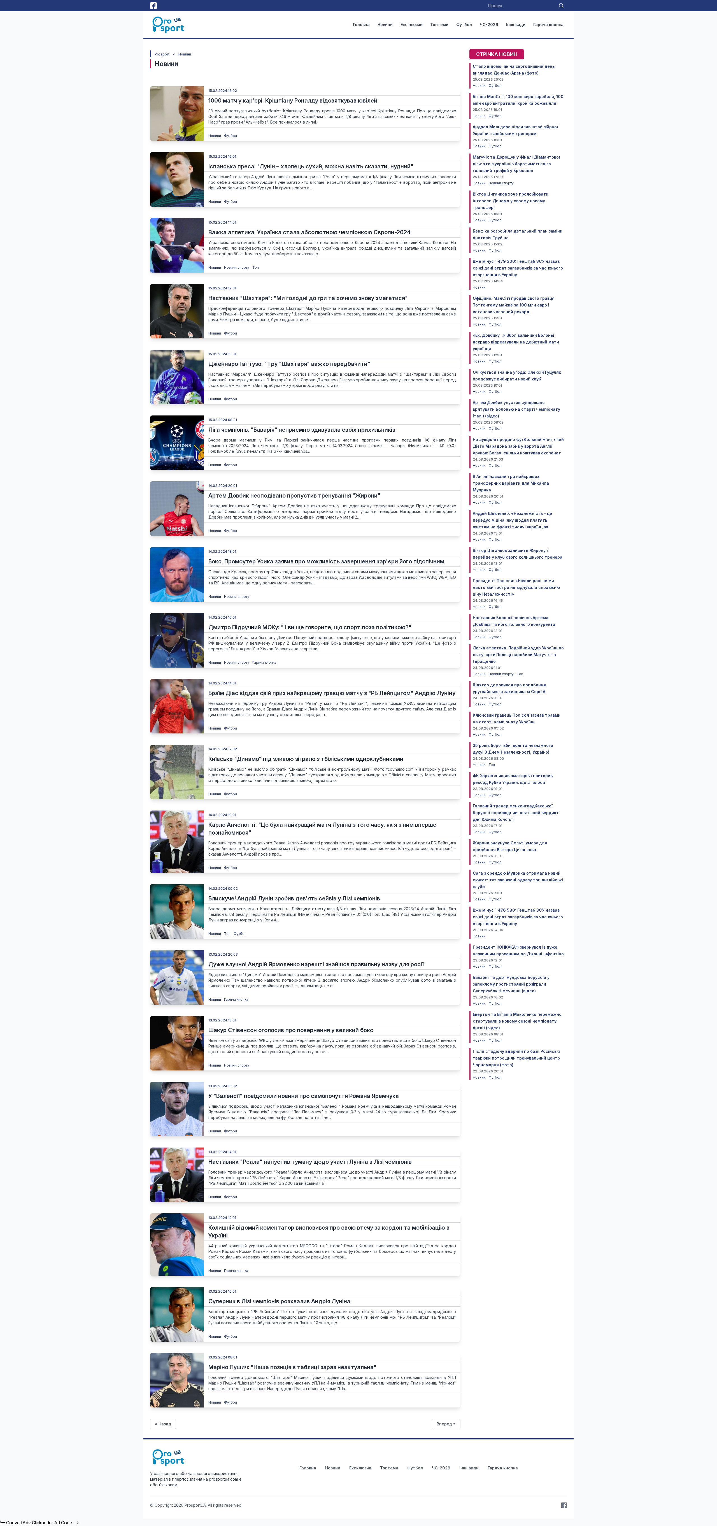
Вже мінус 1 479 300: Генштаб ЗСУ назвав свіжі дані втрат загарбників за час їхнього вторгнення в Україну (518, 268)
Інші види (515, 24)
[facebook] (153, 5)
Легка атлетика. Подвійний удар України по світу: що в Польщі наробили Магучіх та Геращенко (518, 654)
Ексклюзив (411, 24)
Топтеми (439, 24)
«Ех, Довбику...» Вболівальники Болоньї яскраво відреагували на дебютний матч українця (516, 342)
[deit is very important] (177, 113)
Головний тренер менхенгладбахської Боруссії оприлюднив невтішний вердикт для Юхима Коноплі (516, 812)
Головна (361, 24)
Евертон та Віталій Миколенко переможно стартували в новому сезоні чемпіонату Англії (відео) (517, 1021)
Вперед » (446, 1424)
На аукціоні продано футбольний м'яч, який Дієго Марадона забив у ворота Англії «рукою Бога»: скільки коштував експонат (518, 446)
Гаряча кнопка (548, 24)
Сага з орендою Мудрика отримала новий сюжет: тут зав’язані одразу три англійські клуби (518, 880)
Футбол (464, 24)
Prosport (162, 54)
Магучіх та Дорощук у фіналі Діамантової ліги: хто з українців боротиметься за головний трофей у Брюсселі (516, 164)
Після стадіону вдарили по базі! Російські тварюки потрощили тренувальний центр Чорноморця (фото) (516, 1058)
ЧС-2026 (489, 24)
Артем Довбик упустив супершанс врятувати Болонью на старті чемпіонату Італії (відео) (516, 409)
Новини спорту (237, 267)
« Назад (163, 1424)
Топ (255, 267)
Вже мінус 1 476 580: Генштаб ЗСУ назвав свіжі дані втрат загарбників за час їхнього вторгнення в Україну (518, 917)
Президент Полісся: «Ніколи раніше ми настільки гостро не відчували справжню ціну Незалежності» (516, 587)
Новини (385, 24)
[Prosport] (169, 25)
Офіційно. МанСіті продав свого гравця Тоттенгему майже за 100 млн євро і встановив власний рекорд (514, 305)
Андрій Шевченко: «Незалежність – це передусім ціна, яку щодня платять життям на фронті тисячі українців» (512, 520)
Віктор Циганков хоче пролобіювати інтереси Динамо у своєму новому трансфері (510, 201)
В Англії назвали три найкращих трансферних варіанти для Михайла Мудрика (511, 483)
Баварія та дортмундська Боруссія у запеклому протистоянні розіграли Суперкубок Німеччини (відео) (511, 984)
